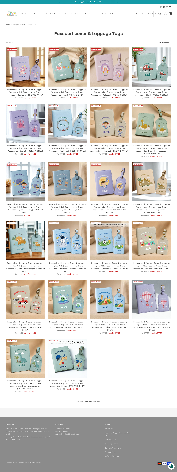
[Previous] (59, 2)
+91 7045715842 (61, 431)
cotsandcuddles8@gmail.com (67, 434)
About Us (109, 429)
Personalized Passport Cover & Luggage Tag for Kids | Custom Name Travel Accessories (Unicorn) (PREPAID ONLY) (25, 92)
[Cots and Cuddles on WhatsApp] (167, 7)
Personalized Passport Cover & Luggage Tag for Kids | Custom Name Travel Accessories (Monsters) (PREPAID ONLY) (151, 266)
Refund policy (110, 440)
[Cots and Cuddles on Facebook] (161, 7)
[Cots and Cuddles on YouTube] (170, 7)
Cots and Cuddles (23, 462)
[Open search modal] (159, 13)
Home (8, 24)
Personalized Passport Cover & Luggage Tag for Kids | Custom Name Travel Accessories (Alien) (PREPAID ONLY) (67, 324)
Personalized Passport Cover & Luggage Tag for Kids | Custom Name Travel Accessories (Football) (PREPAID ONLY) (109, 266)
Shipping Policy (111, 444)
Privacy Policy (110, 452)
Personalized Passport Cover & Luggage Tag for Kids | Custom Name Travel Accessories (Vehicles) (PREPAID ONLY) (67, 148)
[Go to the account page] (164, 13)
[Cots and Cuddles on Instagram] (164, 7)
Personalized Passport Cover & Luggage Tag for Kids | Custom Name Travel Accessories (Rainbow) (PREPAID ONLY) (109, 92)
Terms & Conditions (113, 448)
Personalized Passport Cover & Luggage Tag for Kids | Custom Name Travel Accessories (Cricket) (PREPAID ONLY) (67, 383)
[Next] (117, 2)
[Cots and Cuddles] (12, 13)
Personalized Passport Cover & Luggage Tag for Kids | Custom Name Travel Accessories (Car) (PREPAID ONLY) (151, 92)
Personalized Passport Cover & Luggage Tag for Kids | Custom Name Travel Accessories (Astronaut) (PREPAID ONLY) (109, 148)
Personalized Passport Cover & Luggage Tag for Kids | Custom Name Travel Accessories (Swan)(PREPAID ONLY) (67, 92)
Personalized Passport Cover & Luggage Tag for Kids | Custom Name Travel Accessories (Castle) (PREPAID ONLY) (25, 148)
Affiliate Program (112, 456)
